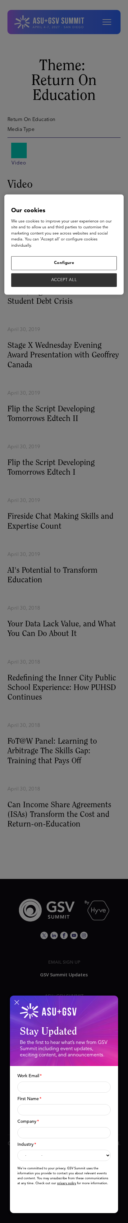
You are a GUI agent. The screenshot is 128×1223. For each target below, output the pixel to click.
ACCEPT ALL (64, 280)
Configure (64, 263)
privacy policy (66, 1183)
